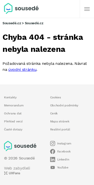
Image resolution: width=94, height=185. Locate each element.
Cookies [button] (55, 97)
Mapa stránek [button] (59, 121)
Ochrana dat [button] (13, 113)
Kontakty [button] (10, 97)
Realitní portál (60, 129)
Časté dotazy (13, 129)
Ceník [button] (54, 113)
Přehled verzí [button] (13, 121)
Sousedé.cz (12, 23)
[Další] (87, 9)
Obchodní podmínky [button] (64, 105)
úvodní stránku (22, 69)
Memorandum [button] (13, 105)
